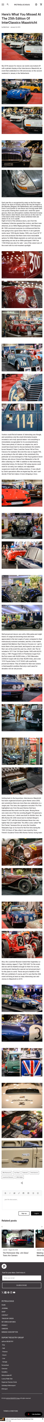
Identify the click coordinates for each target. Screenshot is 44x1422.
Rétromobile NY (7, 1375)
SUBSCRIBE (21, 1285)
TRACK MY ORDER (8, 1318)
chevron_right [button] (42, 1226)
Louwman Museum (8, 1177)
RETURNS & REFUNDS (9, 1322)
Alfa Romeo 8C (7, 1172)
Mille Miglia (19, 1177)
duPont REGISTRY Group (13, 1398)
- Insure (4, 1355)
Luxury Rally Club (7, 1379)
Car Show (16, 1172)
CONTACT (5, 1315)
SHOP (3, 1312)
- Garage (4, 1362)
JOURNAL (5, 1308)
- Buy (3, 1345)
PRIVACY (4, 1325)
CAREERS (5, 1328)
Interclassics (34, 1172)
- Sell (3, 1348)
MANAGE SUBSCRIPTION (10, 1332)
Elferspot (5, 1389)
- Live (3, 1358)
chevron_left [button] (2, 1226)
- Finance (4, 1351)
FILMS (4, 1305)
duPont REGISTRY (7, 1341)
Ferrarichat (5, 1365)
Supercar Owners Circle (9, 1382)
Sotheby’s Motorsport (9, 1385)
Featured (25, 1172)
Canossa (4, 1368)
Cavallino (4, 1372)
